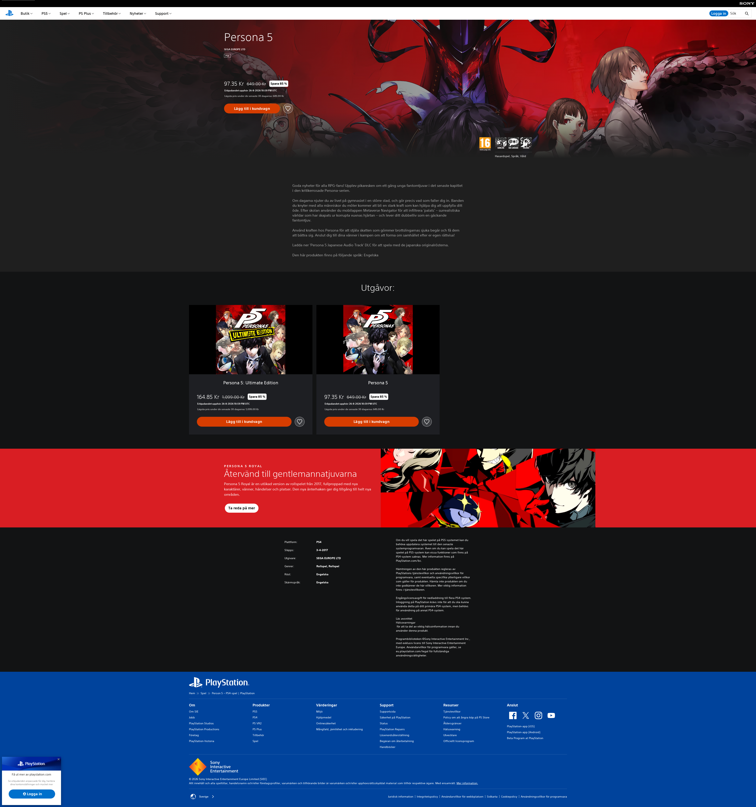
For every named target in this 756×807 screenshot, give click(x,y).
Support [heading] (387, 705)
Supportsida (388, 711)
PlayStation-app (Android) (523, 732)
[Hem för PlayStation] (9, 13)
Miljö (319, 711)
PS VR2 (257, 723)
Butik (25, 13)
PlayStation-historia (201, 741)
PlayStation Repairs (392, 729)
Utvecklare (450, 735)
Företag (194, 735)
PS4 (255, 717)
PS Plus (85, 13)
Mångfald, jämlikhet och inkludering (339, 729)
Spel (63, 13)
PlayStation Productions (204, 729)
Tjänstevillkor (451, 711)
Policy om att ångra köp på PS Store (466, 717)
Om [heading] (192, 705)
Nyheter (136, 13)
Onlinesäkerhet (326, 723)
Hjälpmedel (323, 717)
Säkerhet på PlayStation (395, 717)
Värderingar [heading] (326, 705)
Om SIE (193, 711)
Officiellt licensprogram (458, 741)
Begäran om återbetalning (397, 741)
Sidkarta (492, 796)
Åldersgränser (452, 723)
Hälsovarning (451, 729)
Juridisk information (400, 796)
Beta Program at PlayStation (525, 738)
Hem (192, 693)
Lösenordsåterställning (394, 735)
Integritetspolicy (427, 796)
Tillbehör (110, 13)
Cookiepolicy (509, 796)
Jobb (192, 717)
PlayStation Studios (201, 723)
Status (384, 723)
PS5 (45, 13)
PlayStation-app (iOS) (521, 726)
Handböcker (387, 747)
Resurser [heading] (451, 705)
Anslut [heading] (512, 705)
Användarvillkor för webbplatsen (462, 796)
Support (162, 13)
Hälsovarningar (405, 622)
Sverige (203, 796)
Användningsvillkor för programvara (544, 796)
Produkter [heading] (261, 705)
